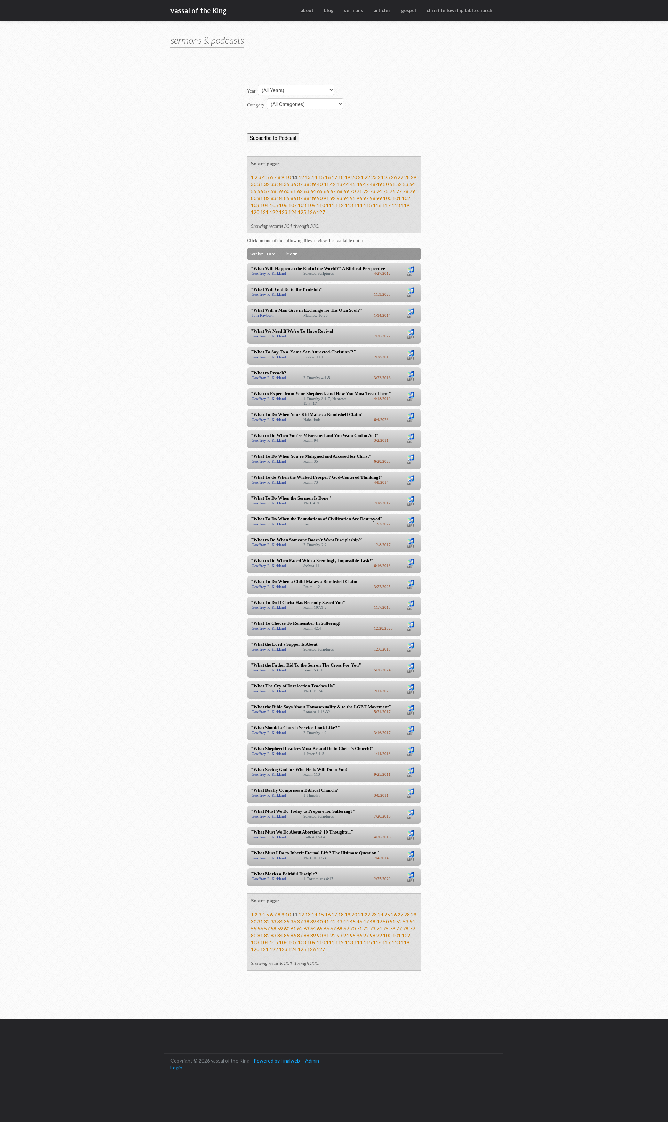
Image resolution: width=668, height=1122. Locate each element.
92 (333, 198)
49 (379, 184)
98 (372, 198)
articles (382, 10)
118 (396, 205)
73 (372, 191)
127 (321, 212)
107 (292, 205)
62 (300, 191)
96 (359, 198)
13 (308, 177)
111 (330, 205)
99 (379, 198)
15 (321, 177)
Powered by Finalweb (277, 1061)
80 (253, 198)
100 (387, 198)
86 (293, 198)
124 (292, 212)
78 (405, 191)
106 (283, 205)
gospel (408, 10)
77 (399, 191)
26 (394, 177)
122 (274, 212)
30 (253, 184)
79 (412, 191)
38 (306, 184)
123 (283, 212)
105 (274, 205)
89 (313, 198)
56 (260, 191)
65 (320, 191)
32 (267, 184)
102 (406, 198)
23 (374, 177)
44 (346, 184)
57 (267, 191)
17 (334, 177)
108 (302, 205)
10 (288, 177)
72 (366, 191)
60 (286, 191)
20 (354, 177)
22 (367, 177)
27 (400, 177)
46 (359, 184)
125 (302, 212)
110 (321, 205)
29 (413, 177)
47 (366, 184)
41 (326, 184)
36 (293, 184)
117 (386, 205)
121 (264, 212)
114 (358, 205)
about (307, 10)
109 (311, 205)
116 (377, 205)
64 (313, 191)
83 (273, 198)
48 (372, 184)
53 (405, 184)
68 (339, 191)
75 (386, 191)
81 (260, 198)
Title (288, 254)
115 (368, 205)
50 (386, 184)
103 (255, 205)
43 (339, 184)
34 (280, 184)
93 (339, 198)
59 (280, 191)
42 (333, 184)
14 (314, 177)
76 (392, 191)
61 (293, 191)
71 (359, 191)
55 (253, 191)
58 (273, 191)
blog (329, 10)
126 (311, 212)
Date (271, 254)
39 (313, 184)
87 (300, 198)
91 (326, 198)
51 (392, 184)
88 (306, 198)
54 (412, 184)
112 (339, 205)
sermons (353, 10)
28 (407, 177)
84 (280, 198)
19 (347, 177)
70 (353, 191)
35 (286, 184)
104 (264, 205)
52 (399, 184)
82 (267, 198)
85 (286, 198)
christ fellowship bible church (459, 10)
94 (346, 198)
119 (405, 205)
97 (366, 198)
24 (380, 177)
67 (333, 191)
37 (300, 184)
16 (328, 177)
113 (349, 205)
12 (301, 177)
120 (255, 212)
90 (320, 198)
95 (353, 198)
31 (260, 184)
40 (320, 184)
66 (326, 191)
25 (387, 177)
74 (379, 191)
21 (361, 177)
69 (346, 191)
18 (341, 177)
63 (306, 191)
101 (396, 198)
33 (273, 184)
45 (353, 184)
